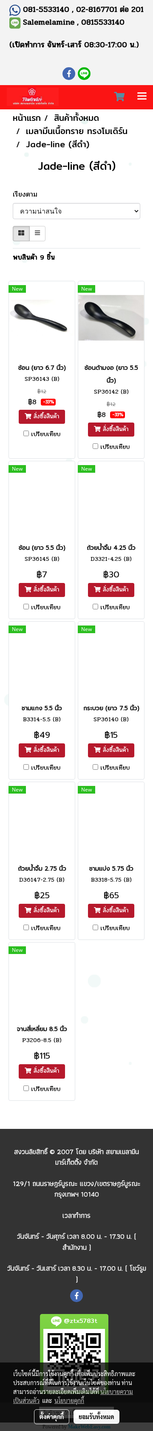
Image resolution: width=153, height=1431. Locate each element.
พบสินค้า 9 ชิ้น (34, 257)
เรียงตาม (29, 194)
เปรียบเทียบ (45, 434)
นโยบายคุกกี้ (69, 1400)
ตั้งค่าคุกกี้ (52, 1416)
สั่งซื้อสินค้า (45, 416)
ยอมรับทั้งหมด (96, 1416)
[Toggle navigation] (142, 97)
